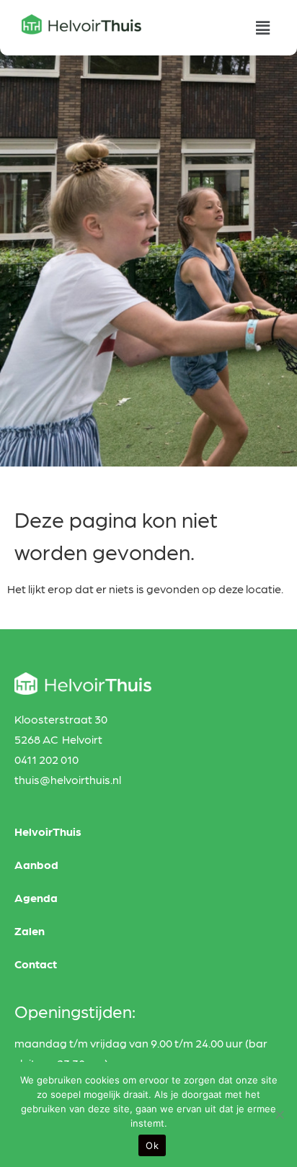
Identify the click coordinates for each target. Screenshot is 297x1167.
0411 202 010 (46, 759)
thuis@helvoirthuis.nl (67, 779)
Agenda (36, 897)
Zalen (29, 930)
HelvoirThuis (47, 831)
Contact (35, 963)
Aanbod (36, 864)
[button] (263, 27)
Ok (152, 1145)
